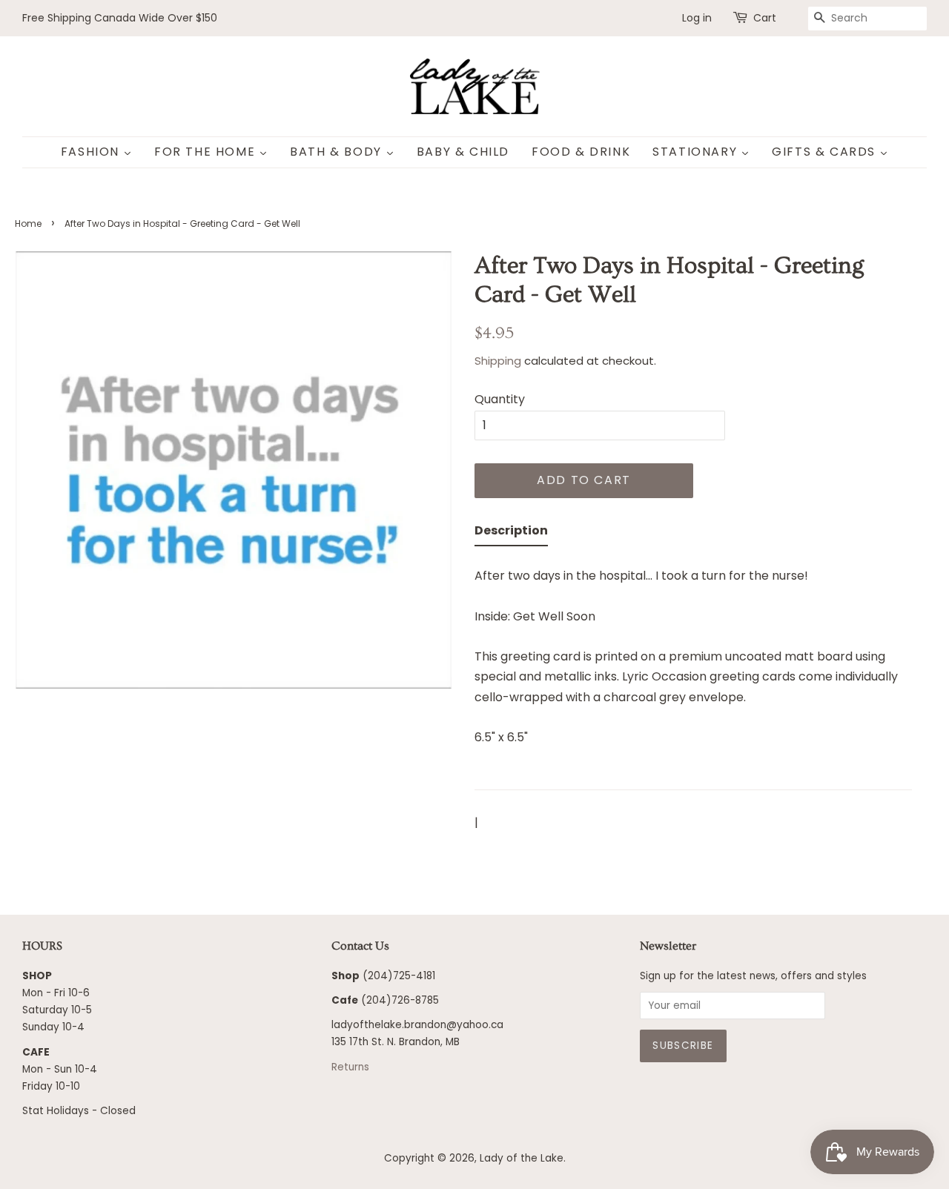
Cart (764, 17)
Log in (697, 17)
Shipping (497, 360)
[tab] (511, 533)
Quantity (499, 399)
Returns (350, 1067)
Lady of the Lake (521, 1158)
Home (28, 223)
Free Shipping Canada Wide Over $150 (119, 17)
